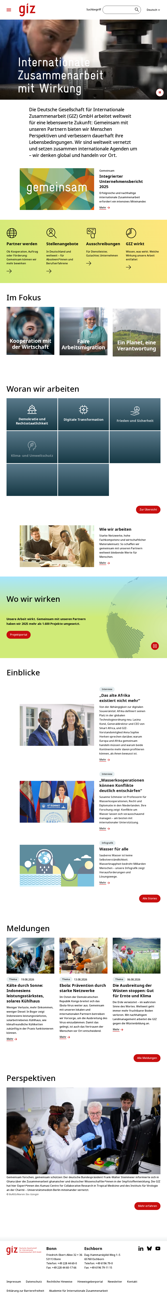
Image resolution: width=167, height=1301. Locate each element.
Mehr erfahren (147, 1206)
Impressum (14, 1281)
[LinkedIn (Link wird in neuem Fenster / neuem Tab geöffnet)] (141, 1250)
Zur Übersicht (148, 509)
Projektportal (18, 634)
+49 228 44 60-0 (67, 1263)
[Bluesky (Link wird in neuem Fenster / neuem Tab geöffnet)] (149, 1250)
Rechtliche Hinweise (59, 1281)
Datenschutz (34, 1281)
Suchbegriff (93, 9)
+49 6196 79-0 (104, 1263)
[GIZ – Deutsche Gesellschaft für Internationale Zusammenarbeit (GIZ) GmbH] (27, 9)
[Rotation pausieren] (155, 646)
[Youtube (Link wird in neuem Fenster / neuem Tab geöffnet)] (157, 1250)
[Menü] (8, 9)
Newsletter (115, 1281)
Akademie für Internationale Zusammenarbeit (78, 1291)
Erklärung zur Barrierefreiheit (25, 1291)
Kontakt (132, 1281)
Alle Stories (150, 898)
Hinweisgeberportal (90, 1281)
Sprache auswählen (153, 10)
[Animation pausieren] (160, 92)
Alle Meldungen (147, 1058)
